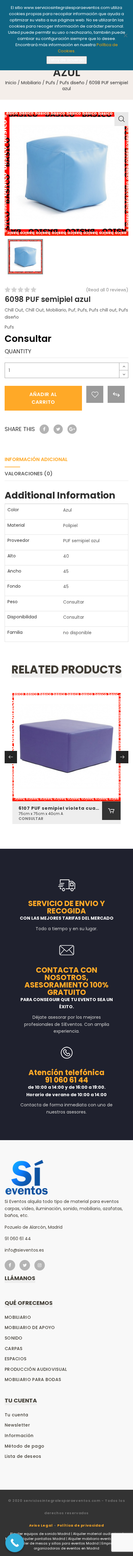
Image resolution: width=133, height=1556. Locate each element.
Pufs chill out (103, 310)
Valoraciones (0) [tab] (29, 473)
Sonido (14, 1338)
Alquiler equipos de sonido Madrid (40, 1533)
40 (66, 556)
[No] (125, 35)
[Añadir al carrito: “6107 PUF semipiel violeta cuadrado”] (111, 810)
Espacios (15, 1359)
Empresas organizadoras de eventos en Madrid (76, 1546)
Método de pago (24, 1446)
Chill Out (14, 310)
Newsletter (17, 1425)
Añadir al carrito (43, 398)
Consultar (73, 602)
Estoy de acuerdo (66, 60)
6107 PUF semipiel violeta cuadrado (60, 808)
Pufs (50, 83)
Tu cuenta (16, 1415)
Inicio (10, 83)
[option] (66, 174)
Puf (71, 310)
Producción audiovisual (36, 1369)
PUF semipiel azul (81, 541)
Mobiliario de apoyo (30, 1327)
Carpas (14, 1348)
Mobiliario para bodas (33, 1379)
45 (66, 571)
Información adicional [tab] (36, 459)
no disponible (77, 633)
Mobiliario (31, 83)
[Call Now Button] (14, 1542)
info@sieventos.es (24, 1250)
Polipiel (70, 525)
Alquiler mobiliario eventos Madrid (98, 1538)
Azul (67, 510)
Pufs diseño (72, 83)
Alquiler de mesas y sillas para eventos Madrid (57, 1543)
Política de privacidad (80, 1525)
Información (19, 1435)
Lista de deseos (23, 1456)
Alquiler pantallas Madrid (43, 1538)
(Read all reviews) (107, 290)
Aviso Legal (41, 1525)
